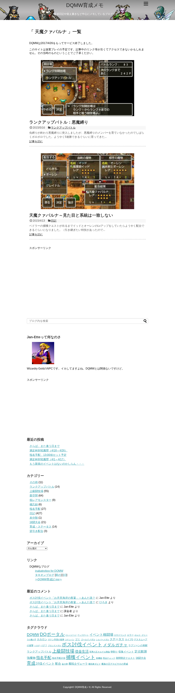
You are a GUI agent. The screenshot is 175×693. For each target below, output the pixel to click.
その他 (34, 482)
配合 (58, 663)
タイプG (129, 639)
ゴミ (77, 639)
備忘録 (34, 504)
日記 (53, 220)
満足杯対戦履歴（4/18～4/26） (49, 450)
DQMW (33, 634)
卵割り (114, 651)
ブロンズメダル (54, 646)
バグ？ (44, 645)
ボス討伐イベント (82, 644)
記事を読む (36, 141)
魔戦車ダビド (94, 664)
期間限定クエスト (125, 658)
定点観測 (140, 651)
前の (58, 574)
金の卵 (65, 664)
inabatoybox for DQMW (49, 570)
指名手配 (35, 508)
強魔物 (31, 658)
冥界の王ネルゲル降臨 (99, 652)
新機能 (99, 658)
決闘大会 (35, 522)
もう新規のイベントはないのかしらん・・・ (57, 463)
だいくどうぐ (71, 635)
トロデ (37, 646)
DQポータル (52, 634)
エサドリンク (120, 635)
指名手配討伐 (58, 658)
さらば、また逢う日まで (45, 446)
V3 (64, 574)
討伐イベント (45, 663)
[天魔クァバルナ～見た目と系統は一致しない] (87, 181)
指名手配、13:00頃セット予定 (48, 454)
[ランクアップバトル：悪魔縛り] (87, 88)
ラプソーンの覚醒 (137, 645)
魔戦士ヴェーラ (78, 663)
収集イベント (126, 651)
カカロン (42, 639)
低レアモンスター (40, 500)
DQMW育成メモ (85, 5)
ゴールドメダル (88, 639)
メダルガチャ (115, 645)
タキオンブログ (44, 574)
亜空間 (34, 495)
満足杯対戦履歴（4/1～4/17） (48, 459)
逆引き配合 (36, 531)
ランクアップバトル (63, 127)
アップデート (83, 635)
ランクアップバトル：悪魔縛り (58, 122)
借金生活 (82, 651)
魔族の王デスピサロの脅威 (114, 664)
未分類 (34, 517)
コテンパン (69, 640)
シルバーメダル (102, 640)
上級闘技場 (36, 491)
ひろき (103, 602)
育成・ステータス (40, 526)
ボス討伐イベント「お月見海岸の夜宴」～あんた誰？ (62, 597)
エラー (130, 635)
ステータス (117, 639)
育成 (31, 663)
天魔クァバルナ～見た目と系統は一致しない (71, 215)
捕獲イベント (80, 657)
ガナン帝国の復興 (56, 639)
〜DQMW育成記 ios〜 (48, 579)
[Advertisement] (87, 274)
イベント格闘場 (101, 634)
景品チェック (109, 658)
